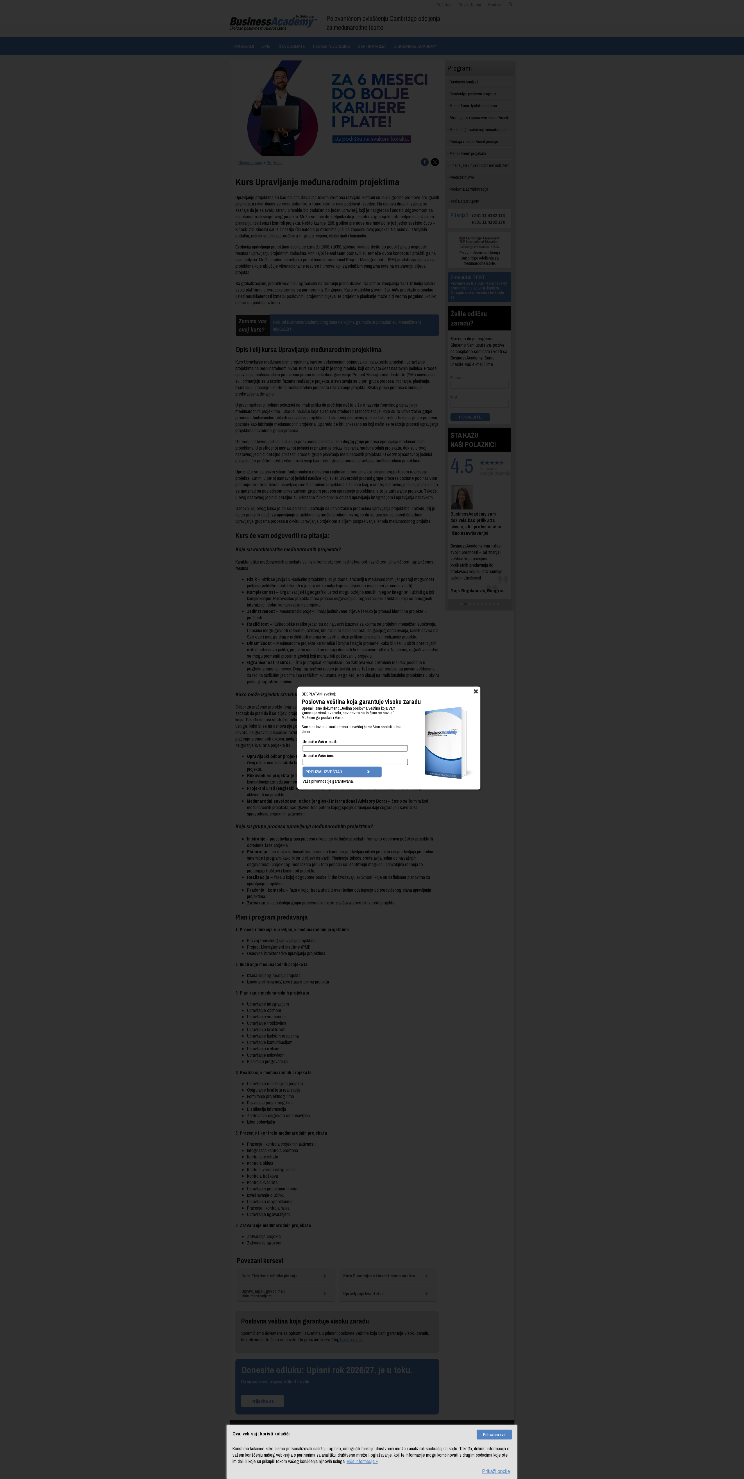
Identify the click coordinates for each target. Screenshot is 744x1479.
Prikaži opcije (496, 1471)
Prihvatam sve (494, 1434)
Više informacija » (362, 1461)
